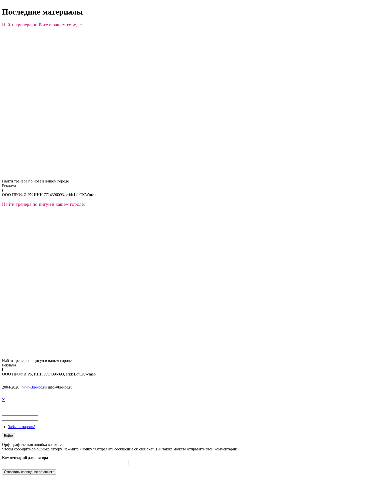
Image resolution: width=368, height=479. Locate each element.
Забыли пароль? (21, 427)
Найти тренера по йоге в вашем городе (35, 181)
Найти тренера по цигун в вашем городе (37, 360)
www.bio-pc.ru (34, 387)
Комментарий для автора (25, 457)
